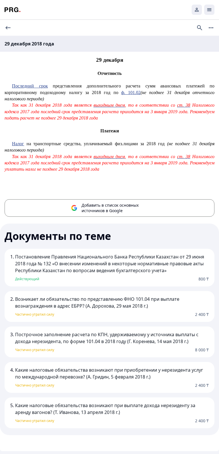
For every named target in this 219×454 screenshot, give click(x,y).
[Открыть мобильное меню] (209, 10)
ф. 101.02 (131, 92)
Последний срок (30, 85)
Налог (18, 143)
